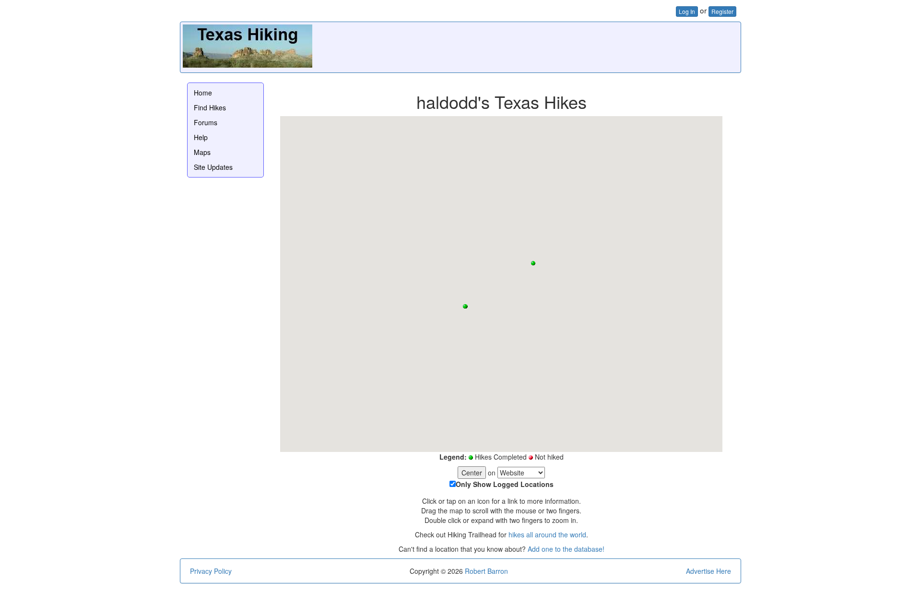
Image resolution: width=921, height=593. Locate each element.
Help (201, 137)
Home (203, 92)
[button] (465, 306)
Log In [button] (687, 11)
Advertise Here (708, 571)
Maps (202, 152)
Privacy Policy (211, 571)
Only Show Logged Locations (505, 484)
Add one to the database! (566, 549)
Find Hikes (210, 107)
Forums (205, 122)
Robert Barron (486, 571)
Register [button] (722, 11)
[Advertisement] (563, 46)
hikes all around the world (547, 534)
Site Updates (213, 167)
